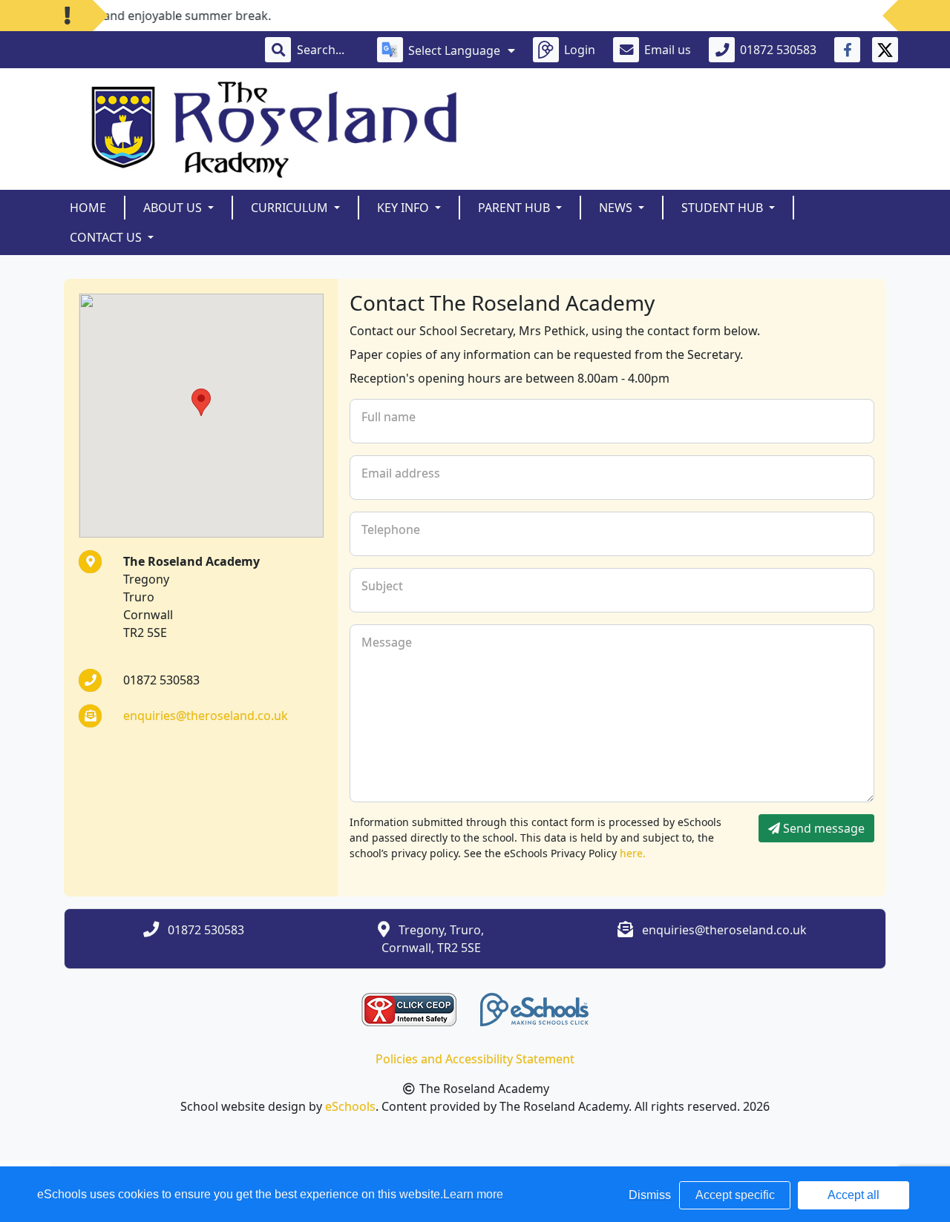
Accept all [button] (853, 1195)
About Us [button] (174, 207)
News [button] (617, 207)
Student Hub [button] (723, 207)
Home (88, 207)
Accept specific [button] (735, 1195)
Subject (382, 586)
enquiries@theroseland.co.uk (205, 715)
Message (386, 642)
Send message (822, 828)
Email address (400, 473)
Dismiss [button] (650, 1195)
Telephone (390, 529)
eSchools (350, 1106)
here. (633, 853)
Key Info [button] (404, 207)
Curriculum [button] (291, 207)
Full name (388, 417)
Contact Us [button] (107, 237)
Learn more (473, 1194)
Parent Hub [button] (515, 207)
